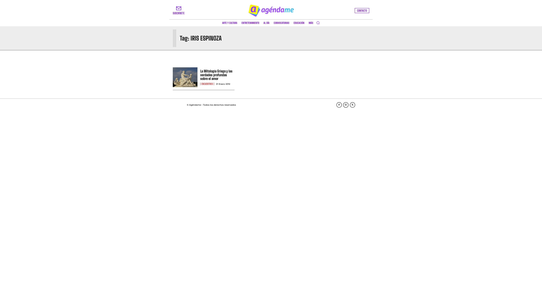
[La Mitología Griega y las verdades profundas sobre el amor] (185, 77)
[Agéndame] (271, 11)
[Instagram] (345, 105)
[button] (318, 22)
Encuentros (207, 84)
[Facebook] (339, 105)
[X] (352, 105)
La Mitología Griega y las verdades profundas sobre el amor (216, 75)
